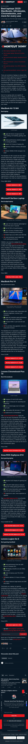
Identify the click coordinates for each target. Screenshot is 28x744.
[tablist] (7, 658)
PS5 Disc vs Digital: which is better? (9, 691)
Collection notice (23, 734)
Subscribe (20, 2)
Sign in (25, 2)
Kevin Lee (8, 21)
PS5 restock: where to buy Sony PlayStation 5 (10, 679)
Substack (7, 741)
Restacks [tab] (10, 658)
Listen (25, 22)
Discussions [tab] (11, 675)
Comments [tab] (4, 658)
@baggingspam (17, 639)
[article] (14, 683)
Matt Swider (15, 21)
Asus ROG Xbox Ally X (9, 616)
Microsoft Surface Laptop (18, 244)
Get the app (20, 737)
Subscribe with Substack (15, 721)
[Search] (25, 675)
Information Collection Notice (18, 725)
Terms (16, 734)
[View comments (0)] (7, 26)
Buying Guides (5, 6)
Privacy (13, 734)
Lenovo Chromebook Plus (11, 415)
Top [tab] (2, 675)
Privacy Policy (15, 726)
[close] (24, 695)
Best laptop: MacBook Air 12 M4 (12, 51)
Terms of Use (21, 724)
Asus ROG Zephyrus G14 (11, 498)
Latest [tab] (6, 675)
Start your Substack (10, 737)
